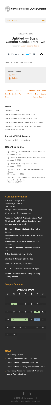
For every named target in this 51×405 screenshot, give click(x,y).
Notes (14, 75)
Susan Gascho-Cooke (30, 46)
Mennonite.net (33, 401)
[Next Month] (43, 289)
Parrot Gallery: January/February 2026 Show (24, 122)
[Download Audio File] (41, 54)
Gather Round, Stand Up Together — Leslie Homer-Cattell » (36, 94)
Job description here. (33, 221)
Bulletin (14, 78)
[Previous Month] (8, 289)
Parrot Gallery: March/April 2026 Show (21, 118)
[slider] (12, 54)
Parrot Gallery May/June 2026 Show (20, 114)
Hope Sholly (27, 254)
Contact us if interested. (15, 224)
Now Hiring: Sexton (13, 110)
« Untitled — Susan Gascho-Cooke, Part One (13, 94)
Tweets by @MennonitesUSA (17, 140)
